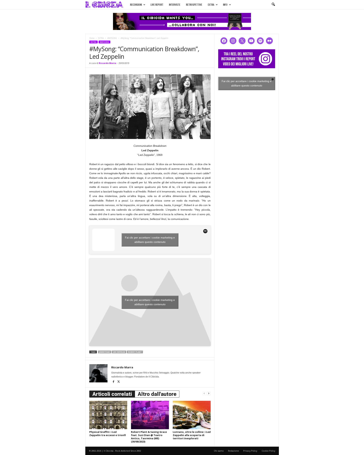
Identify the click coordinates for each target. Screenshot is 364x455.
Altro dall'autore (157, 394)
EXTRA (211, 4)
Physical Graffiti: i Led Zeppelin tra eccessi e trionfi (107, 433)
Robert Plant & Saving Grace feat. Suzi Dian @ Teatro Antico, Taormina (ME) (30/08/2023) (149, 436)
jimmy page (104, 352)
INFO (225, 4)
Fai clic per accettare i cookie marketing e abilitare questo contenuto (150, 239)
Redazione (233, 450)
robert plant (135, 352)
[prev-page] (204, 393)
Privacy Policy (250, 450)
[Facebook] (113, 382)
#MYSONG (112, 38)
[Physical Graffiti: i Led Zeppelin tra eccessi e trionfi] (108, 415)
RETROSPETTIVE (194, 4)
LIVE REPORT (157, 4)
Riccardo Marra (107, 63)
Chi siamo (219, 450)
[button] (273, 4)
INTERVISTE (174, 4)
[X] (118, 382)
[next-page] (209, 393)
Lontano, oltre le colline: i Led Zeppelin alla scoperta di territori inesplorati (192, 435)
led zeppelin (119, 352)
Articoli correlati (112, 394)
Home (91, 38)
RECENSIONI (136, 4)
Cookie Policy (268, 450)
